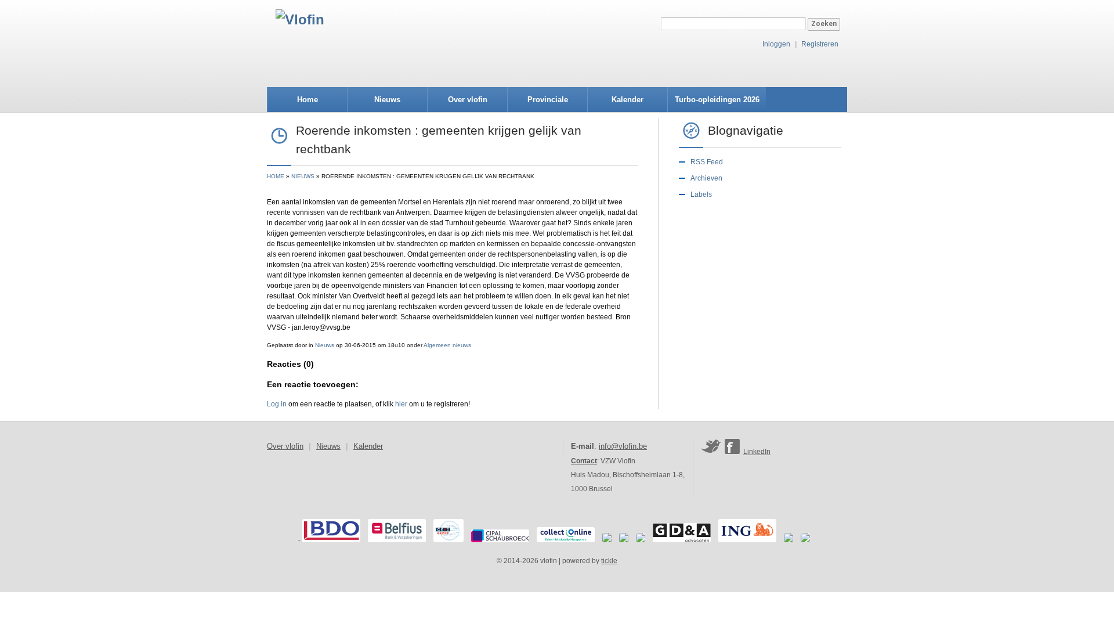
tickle (609, 561)
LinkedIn (757, 452)
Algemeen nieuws (447, 345)
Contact (584, 461)
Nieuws (387, 99)
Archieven (706, 178)
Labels (701, 194)
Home (307, 99)
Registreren (819, 44)
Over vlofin (467, 99)
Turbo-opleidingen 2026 (717, 99)
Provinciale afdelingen (547, 103)
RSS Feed (706, 162)
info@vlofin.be (623, 446)
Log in (277, 404)
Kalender (627, 99)
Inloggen (776, 44)
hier (401, 404)
